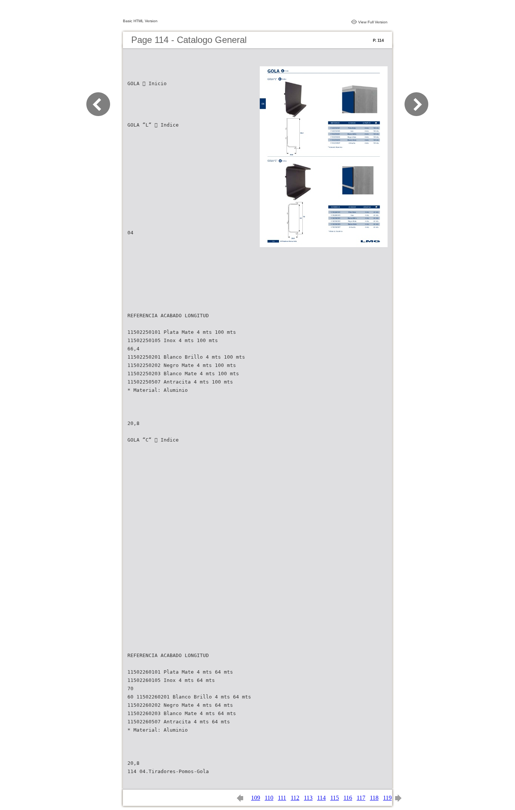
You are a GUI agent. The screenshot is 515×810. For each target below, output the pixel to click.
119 (387, 798)
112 (295, 798)
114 (321, 798)
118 (374, 798)
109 (255, 798)
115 (334, 798)
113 (308, 798)
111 (282, 798)
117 (361, 798)
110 (269, 798)
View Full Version (373, 22)
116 (347, 798)
